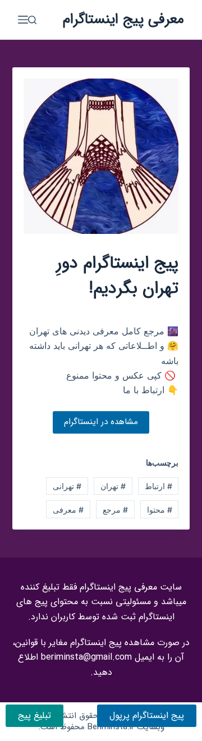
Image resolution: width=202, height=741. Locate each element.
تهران (113, 486)
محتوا (159, 509)
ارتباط (158, 486)
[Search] (32, 20)
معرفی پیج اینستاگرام (123, 19)
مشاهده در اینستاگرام (101, 422)
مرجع (115, 509)
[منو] (23, 20)
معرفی (68, 509)
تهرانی (67, 486)
